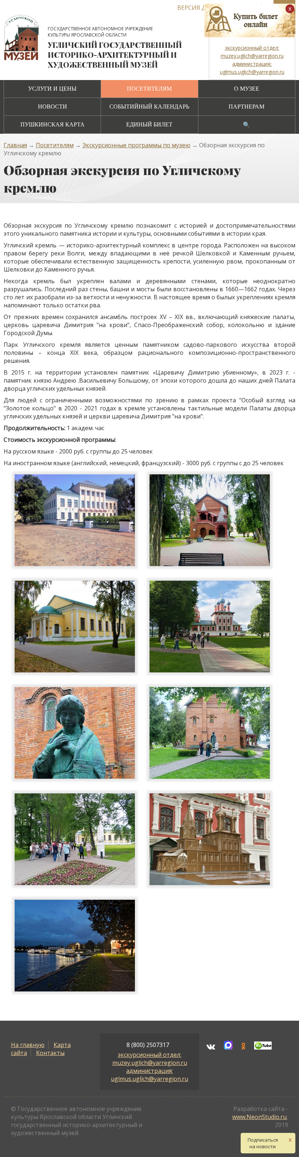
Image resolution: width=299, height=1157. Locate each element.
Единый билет (149, 124)
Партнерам (246, 106)
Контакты (50, 1053)
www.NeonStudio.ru (259, 1117)
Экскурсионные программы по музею (136, 145)
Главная (15, 145)
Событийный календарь (149, 106)
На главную (27, 1045)
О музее (246, 89)
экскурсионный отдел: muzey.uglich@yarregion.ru (149, 1059)
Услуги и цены (52, 89)
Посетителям (149, 89)
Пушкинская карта (52, 124)
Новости (52, 106)
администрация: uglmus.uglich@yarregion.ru (149, 1075)
